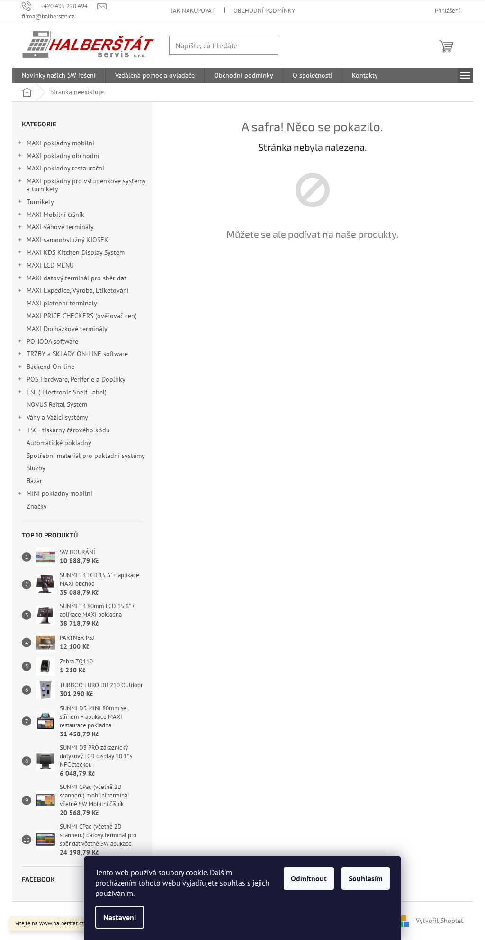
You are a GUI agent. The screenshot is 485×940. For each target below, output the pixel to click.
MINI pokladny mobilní (59, 493)
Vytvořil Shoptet (439, 920)
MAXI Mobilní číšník (55, 214)
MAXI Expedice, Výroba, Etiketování (78, 290)
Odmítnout (309, 878)
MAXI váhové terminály (60, 227)
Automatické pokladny (59, 443)
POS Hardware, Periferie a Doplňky (76, 379)
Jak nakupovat (193, 11)
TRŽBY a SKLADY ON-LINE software (77, 353)
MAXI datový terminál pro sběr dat (76, 278)
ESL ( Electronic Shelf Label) (67, 392)
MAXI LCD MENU (50, 265)
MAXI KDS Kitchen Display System (76, 252)
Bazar (34, 480)
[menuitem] (58, 75)
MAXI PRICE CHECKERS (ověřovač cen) (82, 316)
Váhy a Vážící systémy (57, 417)
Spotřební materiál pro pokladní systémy (85, 455)
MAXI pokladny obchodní (63, 156)
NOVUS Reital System (57, 404)
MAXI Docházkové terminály (67, 328)
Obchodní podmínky (264, 11)
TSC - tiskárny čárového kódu (68, 430)
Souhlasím (366, 878)
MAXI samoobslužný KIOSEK (67, 239)
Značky (37, 506)
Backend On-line (50, 366)
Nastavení (119, 917)
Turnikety (40, 201)
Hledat (296, 45)
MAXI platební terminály (62, 303)
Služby (37, 468)
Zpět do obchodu (313, 267)
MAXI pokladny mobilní (60, 143)
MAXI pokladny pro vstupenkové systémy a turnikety (86, 185)
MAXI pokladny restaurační (65, 168)
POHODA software (52, 341)
